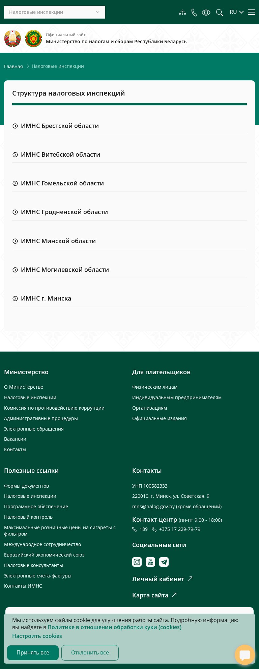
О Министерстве (23, 387)
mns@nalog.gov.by (154, 506)
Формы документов (26, 486)
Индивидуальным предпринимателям (177, 397)
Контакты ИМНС (23, 586)
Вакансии (15, 439)
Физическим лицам (154, 387)
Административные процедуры (41, 418)
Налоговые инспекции (30, 397)
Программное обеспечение (36, 506)
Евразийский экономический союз (44, 554)
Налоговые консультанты (33, 565)
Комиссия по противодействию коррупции (54, 408)
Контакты (15, 449)
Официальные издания (159, 418)
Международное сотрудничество (42, 544)
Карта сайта (150, 595)
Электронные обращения (34, 429)
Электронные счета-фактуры (37, 575)
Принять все (33, 652)
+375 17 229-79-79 (179, 529)
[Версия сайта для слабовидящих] (206, 12)
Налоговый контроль (28, 517)
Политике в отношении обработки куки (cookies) (114, 627)
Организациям (149, 408)
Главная (13, 66)
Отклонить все (90, 652)
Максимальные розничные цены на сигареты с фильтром (60, 530)
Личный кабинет (158, 579)
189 (145, 529)
